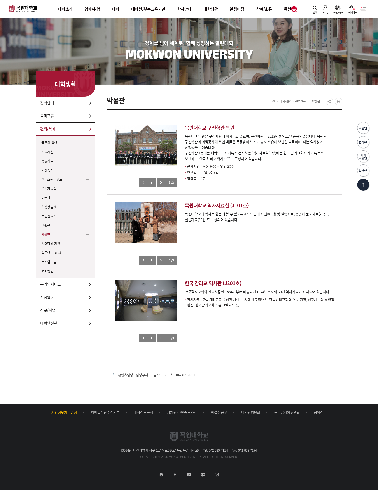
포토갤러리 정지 (152, 182)
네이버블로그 (161, 474)
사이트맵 (363, 11)
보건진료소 (48, 216)
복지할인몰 (48, 262)
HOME (273, 101)
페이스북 (175, 474)
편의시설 (47, 151)
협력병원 (47, 271)
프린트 (338, 101)
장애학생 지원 (50, 243)
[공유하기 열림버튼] (329, 101)
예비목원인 (363, 156)
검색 (315, 12)
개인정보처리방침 (64, 412)
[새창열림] (146, 156)
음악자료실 (48, 188)
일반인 (363, 170)
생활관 (45, 225)
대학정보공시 (143, 412)
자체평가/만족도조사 (182, 412)
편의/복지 (301, 101)
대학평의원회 (250, 412)
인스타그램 (216, 474)
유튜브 (189, 474)
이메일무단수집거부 (105, 412)
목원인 (363, 128)
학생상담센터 (50, 206)
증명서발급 (48, 161)
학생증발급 (48, 170)
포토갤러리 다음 (161, 182)
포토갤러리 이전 (143, 182)
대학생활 (285, 101)
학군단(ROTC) (51, 252)
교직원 (363, 142)
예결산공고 (219, 412)
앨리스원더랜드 (51, 179)
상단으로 (363, 185)
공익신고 (320, 412)
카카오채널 (203, 474)
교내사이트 (352, 12)
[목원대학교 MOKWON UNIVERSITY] (23, 6)
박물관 (45, 234)
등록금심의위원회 (287, 412)
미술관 (45, 197)
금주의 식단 (49, 142)
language (338, 12)
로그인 (325, 12)
